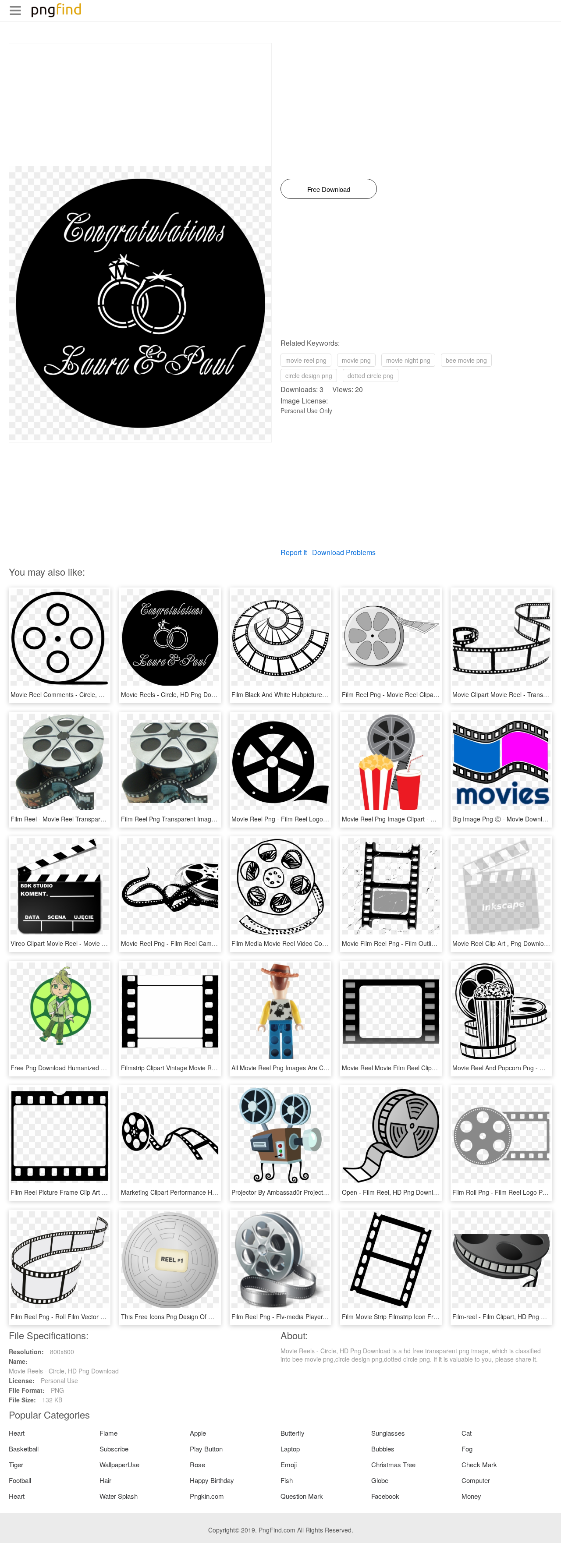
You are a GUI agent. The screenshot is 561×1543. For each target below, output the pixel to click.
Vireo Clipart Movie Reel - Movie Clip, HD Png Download (89, 943)
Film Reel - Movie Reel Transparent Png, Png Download (88, 818)
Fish (286, 1480)
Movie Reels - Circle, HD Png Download (176, 694)
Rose (197, 1464)
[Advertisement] (140, 104)
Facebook (385, 1496)
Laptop (290, 1448)
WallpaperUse (119, 1464)
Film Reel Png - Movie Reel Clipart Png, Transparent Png (421, 694)
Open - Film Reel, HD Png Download (393, 1192)
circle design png (308, 375)
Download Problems (344, 552)
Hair (105, 1480)
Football (20, 1480)
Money (471, 1496)
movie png (356, 360)
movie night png (408, 360)
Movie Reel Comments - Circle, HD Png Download (80, 694)
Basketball (24, 1448)
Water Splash (118, 1496)
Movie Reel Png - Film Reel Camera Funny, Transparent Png (205, 943)
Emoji (288, 1464)
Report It (293, 552)
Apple (198, 1432)
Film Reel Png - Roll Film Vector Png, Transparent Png (86, 1316)
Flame (108, 1432)
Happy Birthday (212, 1480)
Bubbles (382, 1448)
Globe (379, 1480)
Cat (467, 1432)
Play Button (206, 1448)
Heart (17, 1432)
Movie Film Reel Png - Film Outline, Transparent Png (415, 943)
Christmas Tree (393, 1464)
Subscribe (113, 1448)
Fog (467, 1448)
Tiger (16, 1464)
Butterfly (292, 1432)
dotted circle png (371, 375)
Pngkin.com (207, 1496)
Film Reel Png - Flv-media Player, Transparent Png (302, 1316)
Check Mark (479, 1464)
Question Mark (301, 1496)
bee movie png (466, 360)
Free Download (328, 189)
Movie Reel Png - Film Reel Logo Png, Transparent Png (308, 818)
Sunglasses (388, 1432)
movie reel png (306, 360)
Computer (476, 1480)
